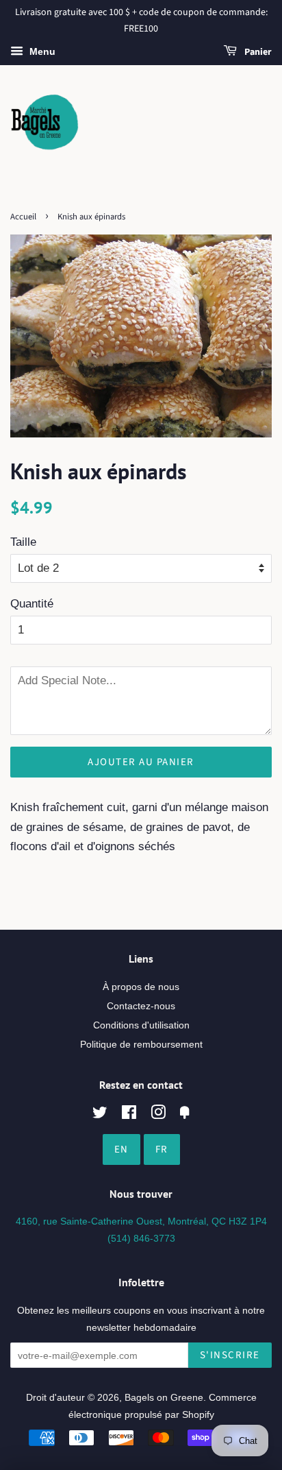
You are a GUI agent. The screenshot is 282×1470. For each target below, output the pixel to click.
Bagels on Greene (164, 1397)
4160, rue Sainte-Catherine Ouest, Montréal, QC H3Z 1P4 (141, 1221)
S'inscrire (230, 1355)
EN (121, 1149)
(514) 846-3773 (141, 1238)
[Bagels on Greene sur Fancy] (184, 1114)
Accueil (23, 216)
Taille (23, 542)
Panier (257, 52)
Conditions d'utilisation (141, 1025)
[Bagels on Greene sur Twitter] (99, 1114)
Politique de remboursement (141, 1044)
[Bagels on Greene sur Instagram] (158, 1114)
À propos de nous (141, 986)
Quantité (31, 603)
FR (161, 1149)
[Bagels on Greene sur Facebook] (129, 1114)
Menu (41, 51)
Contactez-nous (141, 1005)
